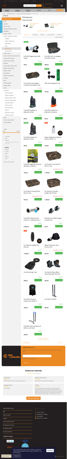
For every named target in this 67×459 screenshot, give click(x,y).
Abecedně (59, 34)
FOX (7, 155)
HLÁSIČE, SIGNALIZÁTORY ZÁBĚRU (10, 36)
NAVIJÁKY (6, 23)
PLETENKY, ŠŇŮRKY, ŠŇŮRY (10, 97)
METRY (5, 117)
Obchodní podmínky (7, 431)
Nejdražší (42, 34)
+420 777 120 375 (40, 410)
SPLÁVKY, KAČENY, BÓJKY (9, 68)
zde (19, 452)
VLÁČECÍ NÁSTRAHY (9, 107)
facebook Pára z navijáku (42, 414)
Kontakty (34, 1)
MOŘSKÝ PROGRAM (7, 83)
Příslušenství (8, 48)
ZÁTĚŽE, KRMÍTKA (7, 70)
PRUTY (5, 21)
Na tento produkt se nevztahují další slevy (12, 143)
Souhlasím (50, 450)
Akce (7, 138)
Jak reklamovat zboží (7, 428)
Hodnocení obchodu (24, 1)
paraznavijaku (40, 416)
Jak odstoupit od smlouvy (8, 425)
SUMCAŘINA (6, 90)
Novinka (7, 140)
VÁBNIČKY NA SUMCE (9, 112)
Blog (4, 411)
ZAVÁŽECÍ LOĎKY (7, 85)
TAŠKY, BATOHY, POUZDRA (9, 58)
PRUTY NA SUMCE (8, 105)
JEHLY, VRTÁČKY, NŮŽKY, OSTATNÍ (10, 65)
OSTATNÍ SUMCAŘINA (9, 95)
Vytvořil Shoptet (60, 456)
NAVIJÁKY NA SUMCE (9, 115)
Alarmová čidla (8, 51)
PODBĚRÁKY (6, 31)
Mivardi (7, 156)
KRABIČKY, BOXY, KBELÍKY (9, 60)
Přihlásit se (26, 362)
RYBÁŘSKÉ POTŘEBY (7, 18)
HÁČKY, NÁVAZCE (7, 53)
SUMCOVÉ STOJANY (9, 92)
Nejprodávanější (50, 34)
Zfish (7, 158)
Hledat (39, 5)
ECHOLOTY (6, 78)
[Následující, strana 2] (60, 342)
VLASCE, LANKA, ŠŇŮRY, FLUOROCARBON (12, 55)
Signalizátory (8, 43)
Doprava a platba (13, 1)
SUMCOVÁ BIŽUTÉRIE (9, 102)
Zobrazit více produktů (42, 30)
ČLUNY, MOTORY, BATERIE (9, 120)
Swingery (7, 38)
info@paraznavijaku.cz (41, 408)
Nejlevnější (35, 34)
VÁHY (5, 80)
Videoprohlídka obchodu (8, 408)
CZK (55, 1)
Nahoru (26, 342)
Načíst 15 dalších (43, 339)
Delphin (8, 149)
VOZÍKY (5, 88)
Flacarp (8, 151)
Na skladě (8, 136)
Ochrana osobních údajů (8, 421)
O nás (5, 1)
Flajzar (7, 153)
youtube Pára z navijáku (42, 418)
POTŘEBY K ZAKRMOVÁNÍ (9, 75)
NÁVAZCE (7, 110)
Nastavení (17, 456)
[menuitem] (7, 11)
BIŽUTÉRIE (6, 63)
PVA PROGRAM (7, 73)
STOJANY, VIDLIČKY (7, 33)
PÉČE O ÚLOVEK (7, 26)
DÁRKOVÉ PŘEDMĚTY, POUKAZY (10, 28)
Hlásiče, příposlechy (9, 41)
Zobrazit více (33, 398)
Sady (6, 46)
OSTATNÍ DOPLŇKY (7, 122)
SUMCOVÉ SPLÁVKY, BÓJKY (10, 100)
